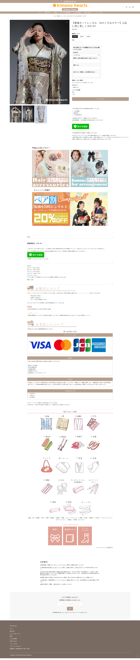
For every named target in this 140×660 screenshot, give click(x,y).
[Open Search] (126, 7)
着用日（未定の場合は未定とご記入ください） (85, 58)
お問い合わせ (87, 12)
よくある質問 (77, 12)
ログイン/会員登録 (65, 12)
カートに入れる (100, 99)
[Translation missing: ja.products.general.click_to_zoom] (67, 22)
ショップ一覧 (98, 12)
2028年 (81, 36)
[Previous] (12, 22)
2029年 (88, 36)
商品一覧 (47, 12)
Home (54, 16)
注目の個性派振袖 (70, 1)
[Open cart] (133, 7)
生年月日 (75, 52)
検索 (55, 12)
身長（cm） (76, 65)
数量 (73, 40)
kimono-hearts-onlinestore (25, 655)
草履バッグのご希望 (77, 80)
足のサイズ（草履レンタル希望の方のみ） (84, 72)
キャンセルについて (15, 633)
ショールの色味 (76, 90)
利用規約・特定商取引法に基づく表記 (20, 648)
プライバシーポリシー (15, 646)
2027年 (75, 36)
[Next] (15, 22)
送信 (70, 608)
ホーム (40, 12)
